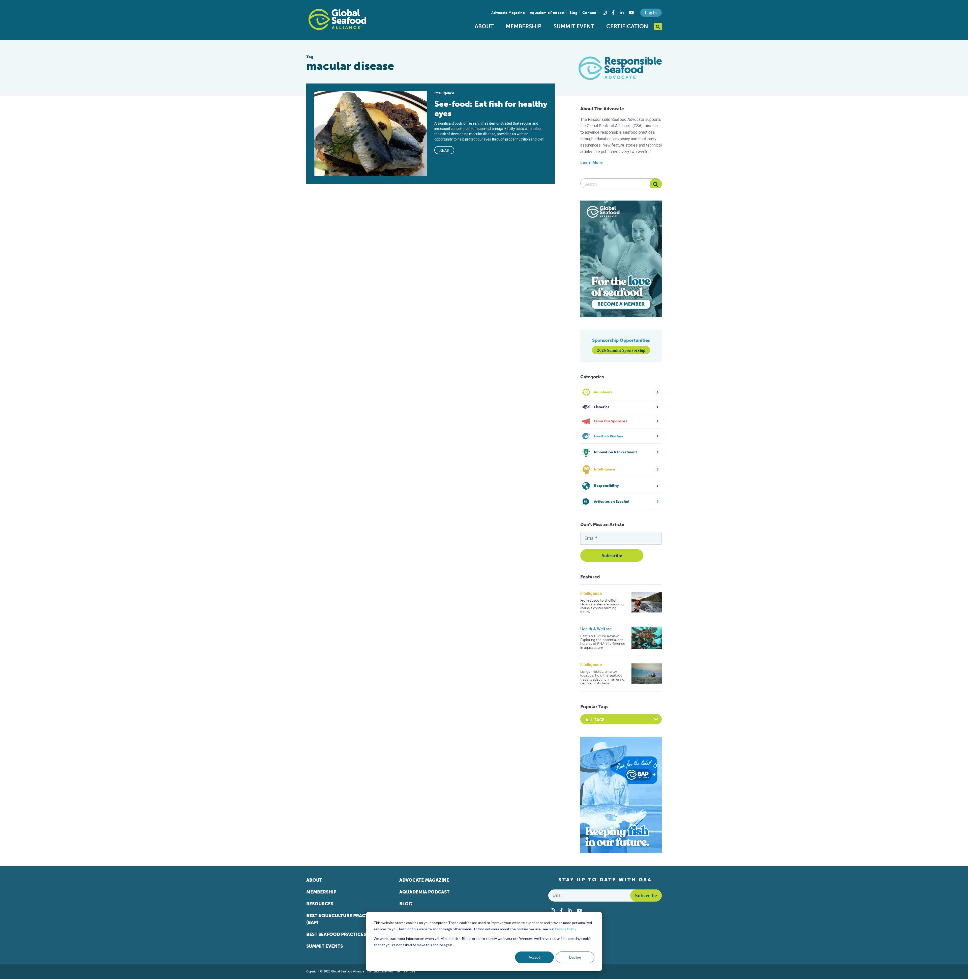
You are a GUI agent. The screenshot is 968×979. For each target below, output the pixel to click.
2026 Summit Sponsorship (621, 350)
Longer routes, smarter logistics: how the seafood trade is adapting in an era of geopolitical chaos (602, 677)
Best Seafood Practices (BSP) (342, 934)
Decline (575, 957)
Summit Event (574, 26)
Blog (573, 13)
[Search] (656, 184)
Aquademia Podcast (547, 13)
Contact (589, 13)
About (484, 26)
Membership (523, 26)
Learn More (591, 162)
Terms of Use (406, 971)
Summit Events (324, 946)
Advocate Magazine (508, 13)
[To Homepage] (337, 19)
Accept (534, 957)
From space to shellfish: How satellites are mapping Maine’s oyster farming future (602, 606)
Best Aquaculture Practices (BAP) (342, 919)
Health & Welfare (596, 629)
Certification (627, 26)
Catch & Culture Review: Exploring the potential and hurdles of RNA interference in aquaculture (602, 642)
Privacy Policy (565, 929)
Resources (319, 904)
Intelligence (591, 593)
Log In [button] (651, 12)
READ (444, 150)
